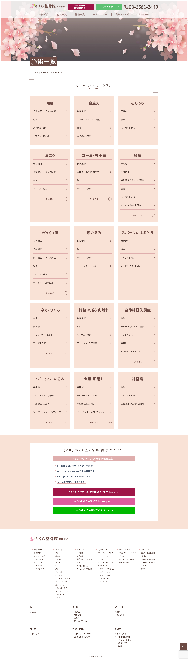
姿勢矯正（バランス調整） (45, 111)
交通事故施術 (124, 562)
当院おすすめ (125, 549)
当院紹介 (38, 549)
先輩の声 (144, 569)
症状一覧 (59, 549)
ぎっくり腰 (50, 232)
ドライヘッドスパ (41, 136)
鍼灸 (35, 119)
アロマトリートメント (43, 334)
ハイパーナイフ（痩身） (43, 395)
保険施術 (81, 111)
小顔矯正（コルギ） (42, 403)
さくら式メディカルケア (127, 553)
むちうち (137, 103)
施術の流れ (38, 566)
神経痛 (137, 378)
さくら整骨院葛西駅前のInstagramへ (94, 501)
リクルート (145, 549)
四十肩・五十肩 (94, 155)
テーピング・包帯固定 (131, 205)
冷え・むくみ (50, 310)
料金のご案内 (39, 562)
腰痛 (137, 155)
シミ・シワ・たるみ (50, 378)
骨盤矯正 (125, 172)
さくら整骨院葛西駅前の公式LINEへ (94, 510)
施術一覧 (80, 549)
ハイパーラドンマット (105, 572)
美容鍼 (36, 326)
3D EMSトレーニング (105, 553)
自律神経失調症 (138, 310)
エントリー (144, 566)
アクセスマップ (39, 556)
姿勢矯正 (85, 559)
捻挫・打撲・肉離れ (94, 310)
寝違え (94, 103)
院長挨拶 (37, 553)
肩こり (50, 155)
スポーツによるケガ (138, 232)
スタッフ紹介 (38, 559)
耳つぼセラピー (40, 343)
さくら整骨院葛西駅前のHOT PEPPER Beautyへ (94, 492)
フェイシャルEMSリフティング (47, 412)
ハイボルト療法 (40, 127)
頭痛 (50, 103)
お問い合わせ (39, 569)
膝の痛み (93, 232)
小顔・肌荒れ (94, 378)
